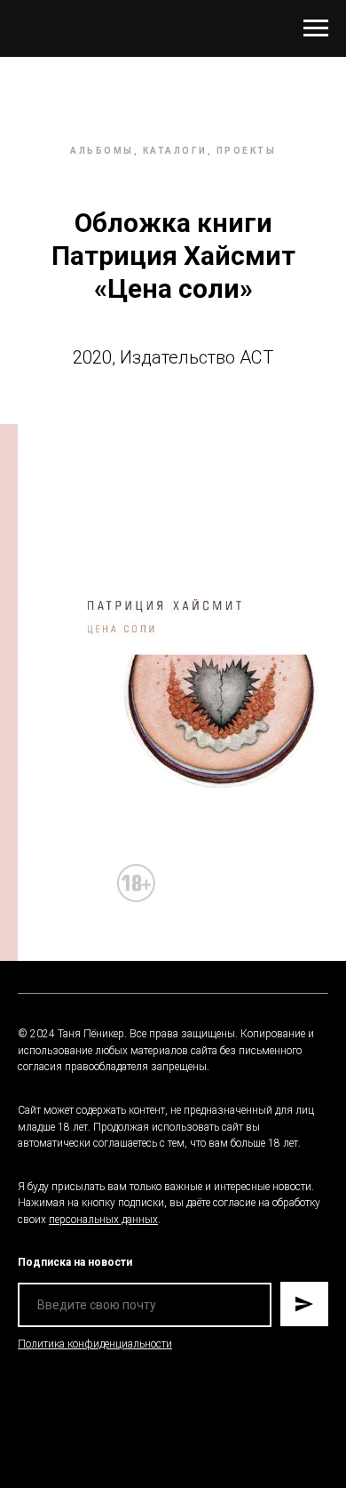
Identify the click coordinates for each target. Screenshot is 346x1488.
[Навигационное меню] (315, 28)
